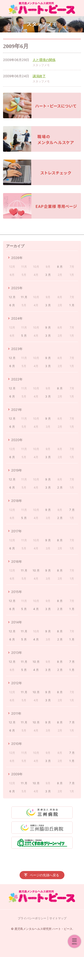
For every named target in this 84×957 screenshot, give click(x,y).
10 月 (36, 570)
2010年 (16, 744)
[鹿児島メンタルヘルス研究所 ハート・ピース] (42, 8)
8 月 (60, 266)
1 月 (71, 305)
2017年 (16, 531)
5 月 (24, 335)
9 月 (48, 327)
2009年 (17, 774)
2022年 (17, 379)
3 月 (48, 274)
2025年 (17, 288)
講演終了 (39, 76)
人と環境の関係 (44, 60)
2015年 (16, 592)
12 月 (12, 297)
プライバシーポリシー (32, 918)
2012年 (16, 683)
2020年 (17, 440)
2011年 (16, 713)
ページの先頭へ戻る (44, 875)
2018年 (16, 501)
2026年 (17, 258)
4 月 (36, 609)
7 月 (72, 509)
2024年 (17, 318)
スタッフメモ (41, 65)
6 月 (12, 305)
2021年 (16, 410)
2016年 (16, 562)
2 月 (60, 487)
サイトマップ (57, 918)
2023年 (17, 349)
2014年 (16, 622)
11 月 (24, 297)
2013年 (16, 653)
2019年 (16, 470)
